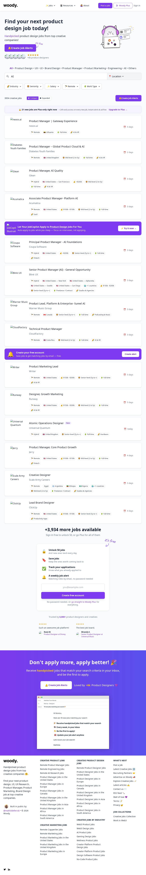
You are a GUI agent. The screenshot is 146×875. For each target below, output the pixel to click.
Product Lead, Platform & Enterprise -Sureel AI (57, 303)
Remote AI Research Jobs (52, 773)
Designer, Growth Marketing (46, 394)
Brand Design (52, 68)
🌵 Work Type (91, 86)
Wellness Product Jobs (87, 840)
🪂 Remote (70, 86)
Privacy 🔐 (118, 805)
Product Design (24, 68)
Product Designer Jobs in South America (88, 811)
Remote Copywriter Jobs (51, 829)
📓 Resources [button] (66, 5)
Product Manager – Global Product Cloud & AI (56, 146)
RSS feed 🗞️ (119, 793)
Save (111, 120)
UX (36, 68)
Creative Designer (39, 475)
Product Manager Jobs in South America (52, 816)
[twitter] (4, 869)
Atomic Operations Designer (46, 423)
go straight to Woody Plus (83, 602)
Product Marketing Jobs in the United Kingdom (54, 846)
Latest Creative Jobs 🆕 (124, 769)
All (11, 68)
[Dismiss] (138, 109)
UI (41, 68)
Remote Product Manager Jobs (54, 765)
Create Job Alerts (20, 48)
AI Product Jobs (84, 832)
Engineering (115, 68)
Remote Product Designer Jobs (91, 768)
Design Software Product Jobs (91, 855)
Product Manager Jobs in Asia (54, 804)
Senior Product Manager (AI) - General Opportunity (59, 269)
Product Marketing (95, 68)
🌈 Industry (13, 86)
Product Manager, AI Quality (46, 170)
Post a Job (105, 5)
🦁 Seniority (33, 86)
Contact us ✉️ (119, 789)
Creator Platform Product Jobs (91, 851)
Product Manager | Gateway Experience (53, 121)
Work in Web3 (120, 820)
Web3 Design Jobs (85, 828)
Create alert (130, 354)
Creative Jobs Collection (124, 816)
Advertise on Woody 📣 (124, 777)
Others (132, 68)
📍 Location (115, 76)
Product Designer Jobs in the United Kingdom (90, 794)
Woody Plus (124, 5)
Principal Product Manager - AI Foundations (55, 242)
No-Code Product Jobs (87, 859)
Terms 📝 (117, 801)
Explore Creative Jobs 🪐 (124, 781)
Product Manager (72, 68)
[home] (10, 6)
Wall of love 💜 (120, 797)
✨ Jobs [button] (49, 5)
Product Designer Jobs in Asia (91, 799)
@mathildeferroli (11, 810)
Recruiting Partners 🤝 (124, 773)
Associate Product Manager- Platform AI (53, 198)
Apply (120, 120)
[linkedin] (9, 869)
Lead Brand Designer (41, 502)
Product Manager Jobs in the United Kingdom (53, 799)
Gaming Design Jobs (86, 836)
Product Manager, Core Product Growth (53, 447)
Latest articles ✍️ (121, 785)
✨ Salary (52, 86)
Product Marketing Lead (43, 366)
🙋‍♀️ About (84, 5)
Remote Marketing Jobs (51, 833)
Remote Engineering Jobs (52, 769)
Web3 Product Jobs (86, 824)
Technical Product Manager (45, 329)
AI (125, 68)
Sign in (137, 5)
